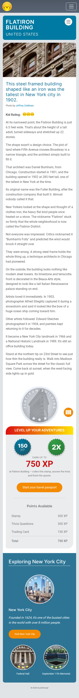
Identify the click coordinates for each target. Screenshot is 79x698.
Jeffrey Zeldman (25, 105)
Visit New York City (24, 634)
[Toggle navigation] (71, 6)
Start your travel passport (39, 487)
